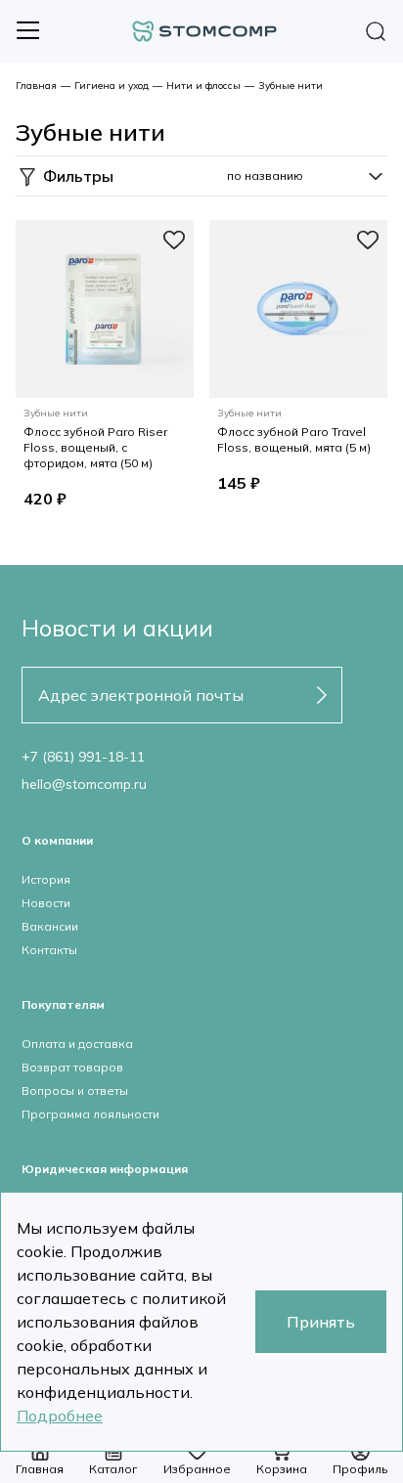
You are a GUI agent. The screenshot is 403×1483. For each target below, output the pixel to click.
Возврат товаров (72, 1067)
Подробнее (60, 1415)
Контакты (49, 949)
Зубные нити (290, 85)
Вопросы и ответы (75, 1090)
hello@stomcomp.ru (84, 784)
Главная (36, 85)
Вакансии (50, 926)
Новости (46, 902)
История (46, 879)
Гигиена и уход (111, 85)
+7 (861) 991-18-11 (83, 756)
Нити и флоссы (203, 85)
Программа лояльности (90, 1114)
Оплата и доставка (77, 1043)
